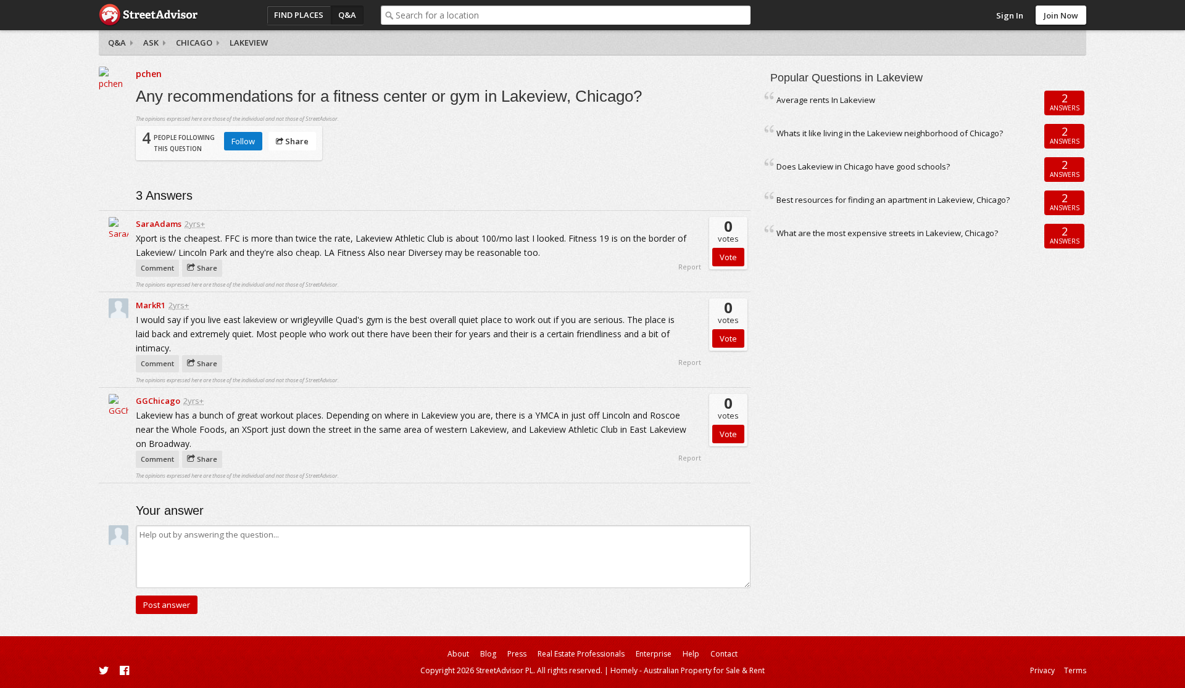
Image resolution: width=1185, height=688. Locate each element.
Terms (1075, 670)
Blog (488, 654)
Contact (724, 654)
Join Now (1061, 15)
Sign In (1009, 15)
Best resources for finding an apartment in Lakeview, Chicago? (893, 199)
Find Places (298, 14)
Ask (151, 42)
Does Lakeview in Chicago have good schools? (863, 166)
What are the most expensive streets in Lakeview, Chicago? (887, 233)
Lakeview (249, 42)
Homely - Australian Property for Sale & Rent (687, 670)
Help (691, 654)
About (458, 654)
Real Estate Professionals (581, 654)
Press (516, 654)
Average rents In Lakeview (825, 99)
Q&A (347, 14)
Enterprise (654, 654)
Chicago (194, 42)
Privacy (1042, 670)
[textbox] (573, 15)
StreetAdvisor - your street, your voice (148, 15)
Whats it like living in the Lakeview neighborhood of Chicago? (889, 133)
